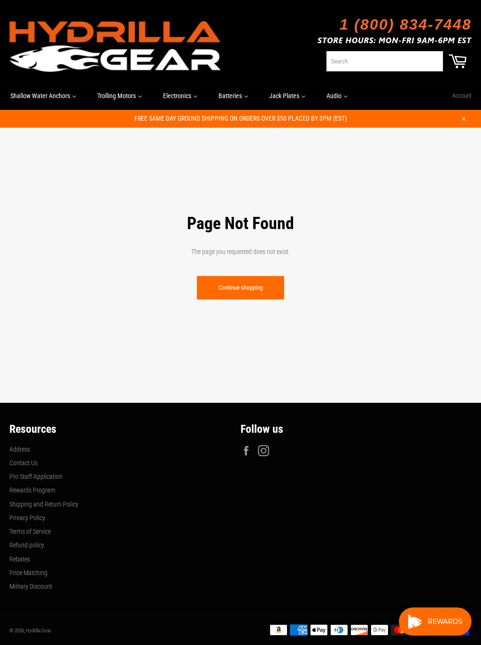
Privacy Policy (27, 518)
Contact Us (23, 463)
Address (19, 449)
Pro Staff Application (35, 476)
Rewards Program (32, 490)
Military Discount (30, 586)
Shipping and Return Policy (43, 504)
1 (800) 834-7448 (406, 24)
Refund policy (26, 545)
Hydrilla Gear (38, 631)
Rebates (19, 559)
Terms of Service (30, 531)
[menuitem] (43, 96)
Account (462, 95)
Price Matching (28, 572)
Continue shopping (240, 287)
